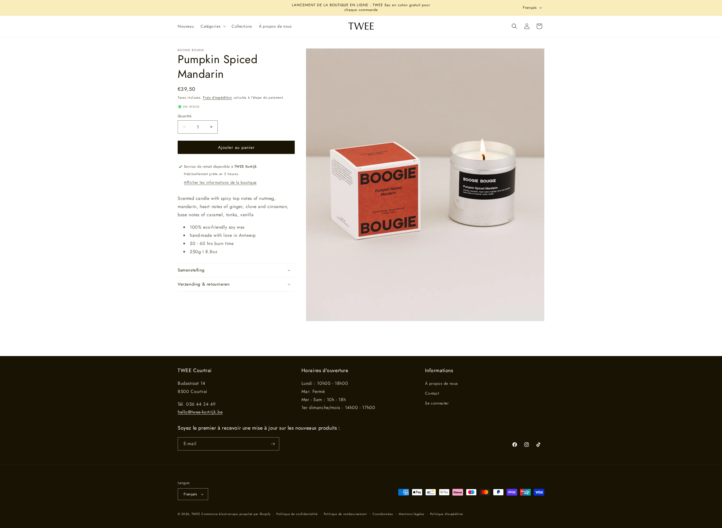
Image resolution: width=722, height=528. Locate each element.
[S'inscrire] (273, 443)
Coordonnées (383, 514)
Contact (432, 393)
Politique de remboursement (345, 514)
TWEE (195, 514)
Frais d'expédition (217, 97)
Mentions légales (411, 514)
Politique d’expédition (446, 514)
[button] (212, 26)
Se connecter (437, 403)
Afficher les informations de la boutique (220, 182)
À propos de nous (441, 383)
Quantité (184, 115)
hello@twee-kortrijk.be (200, 412)
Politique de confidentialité (297, 514)
